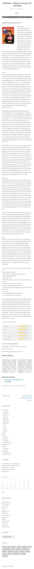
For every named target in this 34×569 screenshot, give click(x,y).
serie (4, 553)
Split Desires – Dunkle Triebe (8, 469)
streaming (5, 556)
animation (11, 551)
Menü (17, 13)
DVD (15, 385)
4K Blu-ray (4, 502)
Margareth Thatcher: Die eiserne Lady (10, 465)
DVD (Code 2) (6, 421)
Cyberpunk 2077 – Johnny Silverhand (10, 463)
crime (13, 549)
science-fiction (25, 549)
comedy (20, 385)
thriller (29, 546)
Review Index (5, 410)
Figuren (3, 433)
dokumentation (6, 549)
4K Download (6, 419)
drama (9, 546)
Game (3, 519)
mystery (27, 551)
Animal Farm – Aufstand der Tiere (14, 380)
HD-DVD (5, 429)
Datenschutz (6, 448)
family (9, 553)
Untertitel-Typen (7, 442)
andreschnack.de (7, 454)
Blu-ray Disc (5, 411)
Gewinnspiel (5, 521)
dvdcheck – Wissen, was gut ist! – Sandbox (17, 4)
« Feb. (3, 492)
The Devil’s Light (5, 471)
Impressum (5, 450)
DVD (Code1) (5, 515)
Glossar (3, 434)
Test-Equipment (5, 444)
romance (22, 551)
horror (16, 551)
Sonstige (4, 525)
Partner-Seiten (5, 452)
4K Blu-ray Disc (6, 413)
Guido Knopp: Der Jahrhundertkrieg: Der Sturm (26, 398)
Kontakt (4, 446)
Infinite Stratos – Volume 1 (8, 467)
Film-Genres (5, 436)
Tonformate (5, 440)
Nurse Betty (8, 381)
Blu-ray (3, 505)
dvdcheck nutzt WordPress (8, 566)
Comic (3, 509)
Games (4, 427)
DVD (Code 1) (6, 423)
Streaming (5, 415)
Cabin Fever (6, 395)
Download (5, 417)
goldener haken (16, 553)
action (19, 546)
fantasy (4, 551)
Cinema (4, 425)
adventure (18, 549)
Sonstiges (5, 431)
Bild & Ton (5, 438)
